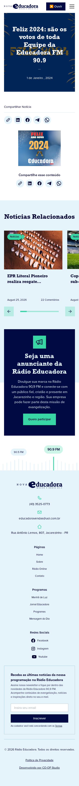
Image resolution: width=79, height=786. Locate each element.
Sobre (39, 562)
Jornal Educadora (39, 604)
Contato (39, 576)
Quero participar (39, 419)
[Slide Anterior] (9, 311)
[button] (71, 6)
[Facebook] (27, 120)
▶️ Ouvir (56, 6)
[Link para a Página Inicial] (39, 485)
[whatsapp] (47, 120)
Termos (58, 725)
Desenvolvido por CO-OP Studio (39, 768)
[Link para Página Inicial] (21, 6)
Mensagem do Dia (39, 619)
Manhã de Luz (39, 597)
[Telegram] (37, 120)
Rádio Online (39, 569)
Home (39, 555)
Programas (39, 612)
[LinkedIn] (18, 120)
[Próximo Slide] (70, 311)
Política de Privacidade (39, 760)
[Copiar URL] (8, 120)
